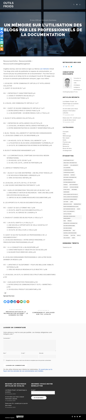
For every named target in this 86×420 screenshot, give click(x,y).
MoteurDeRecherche (69, 208)
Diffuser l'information (70, 177)
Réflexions (66, 144)
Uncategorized (67, 150)
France (66, 184)
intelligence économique (71, 196)
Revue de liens (67, 148)
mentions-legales (9, 417)
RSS (74, 230)
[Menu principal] (79, 5)
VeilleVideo (67, 237)
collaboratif (74, 165)
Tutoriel (66, 235)
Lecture (66, 201)
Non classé (66, 138)
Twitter (73, 235)
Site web (41, 353)
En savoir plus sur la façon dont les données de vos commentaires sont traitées (27, 370)
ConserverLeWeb (68, 170)
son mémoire (44, 69)
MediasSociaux (68, 204)
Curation (66, 174)
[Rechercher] (73, 5)
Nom (4, 353)
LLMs (71, 201)
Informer (74, 189)
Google (66, 187)
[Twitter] (5, 300)
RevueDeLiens (67, 230)
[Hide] (0, 52)
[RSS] (69, 67)
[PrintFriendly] (24, 300)
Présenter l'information (70, 223)
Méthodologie (67, 136)
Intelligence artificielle (71, 194)
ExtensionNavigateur (69, 182)
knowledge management (70, 199)
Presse (69, 220)
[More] (27, 300)
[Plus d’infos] (76, 5)
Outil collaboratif (69, 211)
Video (73, 237)
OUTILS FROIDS (8, 4)
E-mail (23, 353)
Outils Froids (67, 213)
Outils (64, 140)
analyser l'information (70, 162)
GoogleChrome (74, 187)
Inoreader (66, 191)
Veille (78, 235)
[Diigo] (14, 300)
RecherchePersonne (69, 225)
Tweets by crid (67, 247)
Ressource (66, 146)
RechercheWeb (68, 228)
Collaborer (67, 167)
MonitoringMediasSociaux (71, 206)
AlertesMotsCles (69, 160)
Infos (64, 133)
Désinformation (68, 179)
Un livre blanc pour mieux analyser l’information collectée (70, 111)
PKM (65, 220)
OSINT (78, 208)
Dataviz (73, 174)
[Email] (21, 300)
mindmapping (77, 204)
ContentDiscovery (69, 172)
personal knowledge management (69, 217)
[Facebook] (8, 300)
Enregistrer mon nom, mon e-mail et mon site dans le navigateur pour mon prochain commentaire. (28, 360)
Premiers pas (67, 142)
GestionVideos (74, 184)
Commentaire (6, 338)
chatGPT (66, 165)
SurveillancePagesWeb (70, 232)
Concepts (65, 131)
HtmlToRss (67, 189)
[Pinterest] (18, 300)
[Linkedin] (11, 300)
